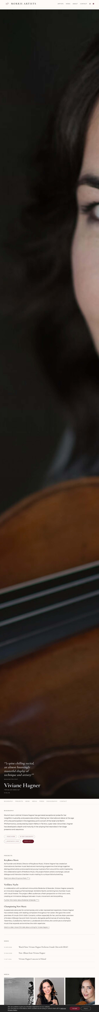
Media (34, 801)
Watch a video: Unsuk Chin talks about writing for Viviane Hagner (26, 927)
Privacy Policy (12, 1010)
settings (63, 1008)
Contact (63, 801)
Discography (52, 801)
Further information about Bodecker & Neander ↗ (21, 900)
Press (41, 801)
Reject (86, 1008)
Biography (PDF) (13, 841)
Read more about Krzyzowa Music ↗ (16, 878)
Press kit (27, 841)
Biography (8, 801)
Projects (19, 801)
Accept (74, 1008)
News (27, 801)
